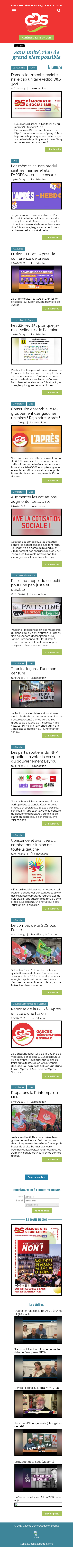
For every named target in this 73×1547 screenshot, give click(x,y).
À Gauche (18, 248)
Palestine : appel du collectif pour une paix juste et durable (35, 585)
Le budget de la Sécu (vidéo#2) (34, 1461)
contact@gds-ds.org (41, 1543)
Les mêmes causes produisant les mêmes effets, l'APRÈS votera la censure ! (34, 170)
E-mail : (20, 1200)
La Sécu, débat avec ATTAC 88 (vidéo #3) (38, 1499)
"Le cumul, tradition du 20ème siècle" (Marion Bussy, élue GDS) (37, 1351)
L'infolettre (18, 403)
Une (32, 67)
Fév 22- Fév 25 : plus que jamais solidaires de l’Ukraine (35, 327)
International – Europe (24, 320)
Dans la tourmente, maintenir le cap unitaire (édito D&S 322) (36, 79)
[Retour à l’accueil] (36, 1535)
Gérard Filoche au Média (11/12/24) (36, 1387)
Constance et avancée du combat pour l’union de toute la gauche (33, 844)
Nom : (20, 1196)
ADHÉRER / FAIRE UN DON (36, 37)
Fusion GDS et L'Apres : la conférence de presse (33, 256)
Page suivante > (36, 1177)
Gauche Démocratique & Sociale (29, 1003)
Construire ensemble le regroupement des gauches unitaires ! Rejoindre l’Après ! (35, 413)
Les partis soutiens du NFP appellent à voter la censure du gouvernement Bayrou (35, 756)
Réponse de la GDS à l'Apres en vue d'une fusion (36, 1011)
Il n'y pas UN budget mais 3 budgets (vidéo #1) (39, 1425)
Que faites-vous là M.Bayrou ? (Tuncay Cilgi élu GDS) (38, 1312)
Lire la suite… (55, 149)
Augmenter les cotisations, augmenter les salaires (34, 499)
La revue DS (19, 67)
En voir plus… (52, 1513)
